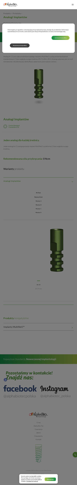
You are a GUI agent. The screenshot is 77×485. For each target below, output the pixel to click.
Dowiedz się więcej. (32, 481)
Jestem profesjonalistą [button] (60, 38)
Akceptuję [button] (50, 479)
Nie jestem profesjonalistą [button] (20, 45)
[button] (72, 4)
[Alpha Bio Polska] (10, 5)
